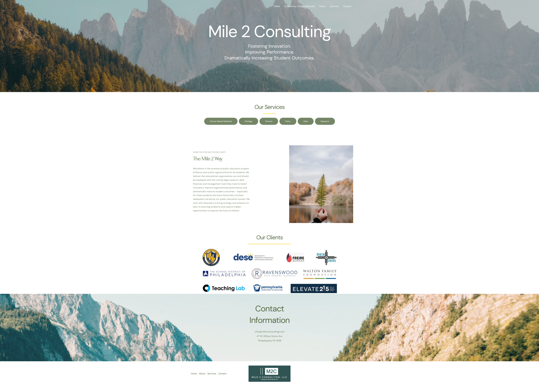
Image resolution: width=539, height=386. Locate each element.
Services (334, 6)
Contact (347, 6)
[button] (220, 121)
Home (277, 6)
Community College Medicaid (299, 6)
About (322, 6)
